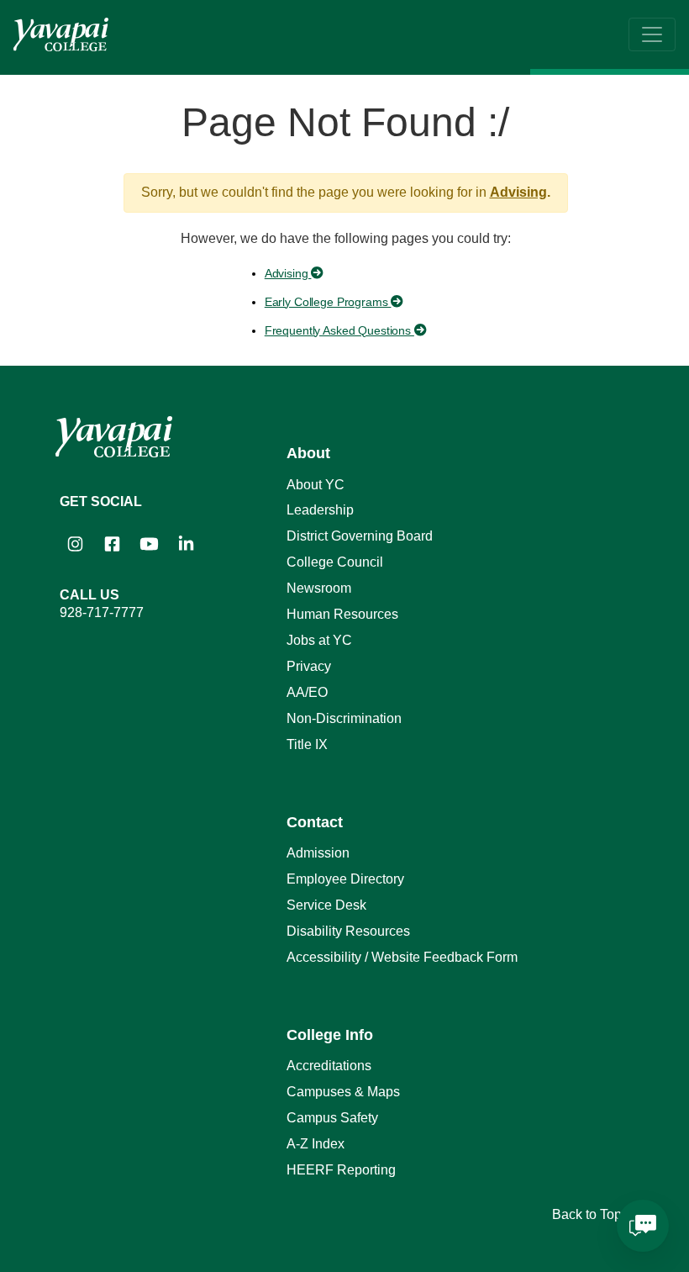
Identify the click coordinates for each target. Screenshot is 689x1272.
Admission (318, 853)
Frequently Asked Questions (339, 330)
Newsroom (319, 588)
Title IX (307, 744)
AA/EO (307, 692)
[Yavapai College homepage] (60, 34)
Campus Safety (332, 1118)
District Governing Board (360, 536)
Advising (518, 192)
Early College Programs (328, 302)
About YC (315, 485)
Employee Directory (345, 879)
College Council (335, 562)
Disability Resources (348, 931)
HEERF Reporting (341, 1170)
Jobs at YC (319, 640)
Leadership (320, 510)
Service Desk (326, 905)
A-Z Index (315, 1144)
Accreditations (329, 1065)
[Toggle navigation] (652, 34)
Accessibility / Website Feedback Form (402, 957)
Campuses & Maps (343, 1092)
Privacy (309, 666)
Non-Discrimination (344, 718)
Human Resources (342, 614)
